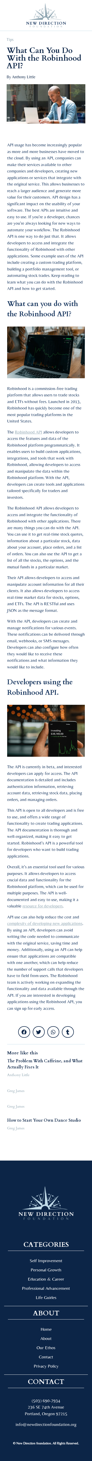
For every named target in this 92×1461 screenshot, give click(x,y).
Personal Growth (46, 1269)
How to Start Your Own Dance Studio (44, 1120)
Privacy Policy (46, 1366)
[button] (12, 15)
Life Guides (46, 1297)
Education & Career (46, 1279)
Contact (46, 1356)
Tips (10, 39)
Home (46, 1329)
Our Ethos (46, 1347)
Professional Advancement (46, 1288)
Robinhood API (28, 432)
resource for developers (42, 905)
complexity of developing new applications (44, 923)
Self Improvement (46, 1260)
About (46, 1338)
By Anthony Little (21, 76)
